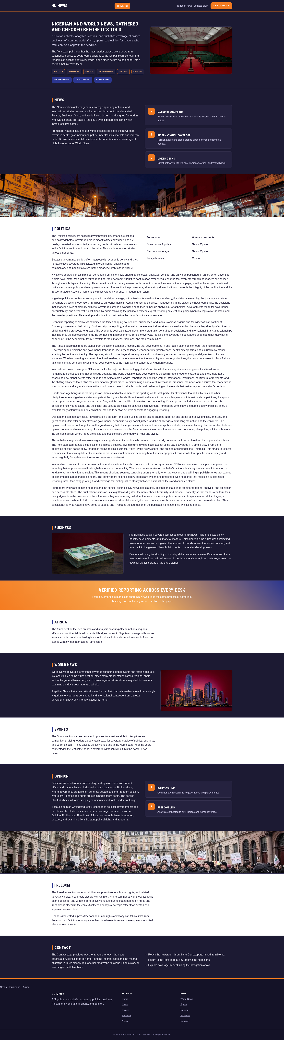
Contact (184, 1021)
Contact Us (102, 80)
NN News (59, 5)
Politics (125, 1010)
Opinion (184, 1010)
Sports (183, 1004)
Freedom (185, 1015)
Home (125, 999)
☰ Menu (122, 5)
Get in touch (221, 5)
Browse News (61, 80)
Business (14, 987)
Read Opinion (83, 80)
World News (186, 999)
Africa (26, 987)
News (3, 987)
